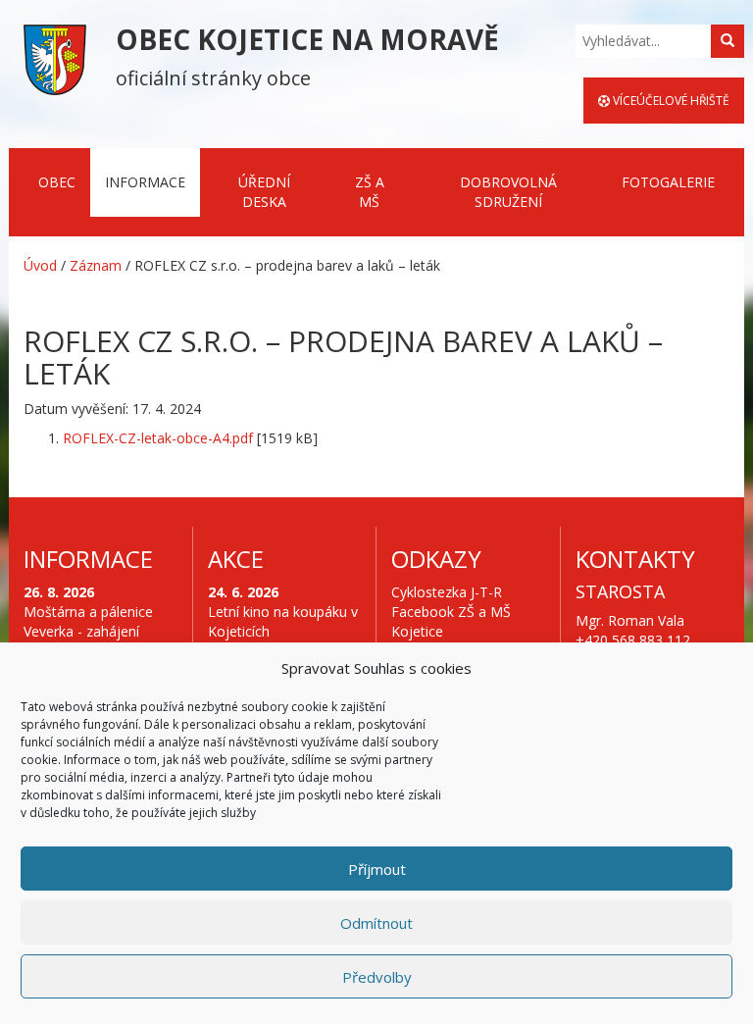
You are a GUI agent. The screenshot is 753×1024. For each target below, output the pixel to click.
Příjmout (377, 869)
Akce (236, 558)
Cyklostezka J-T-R (446, 592)
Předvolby (377, 977)
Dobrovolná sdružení (508, 192)
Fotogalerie (668, 182)
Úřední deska (264, 192)
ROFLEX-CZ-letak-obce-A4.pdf (158, 438)
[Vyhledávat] (727, 41)
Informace (145, 182)
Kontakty (635, 558)
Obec (56, 182)
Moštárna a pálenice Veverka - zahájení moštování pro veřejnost (88, 641)
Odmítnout (376, 923)
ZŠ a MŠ (369, 192)
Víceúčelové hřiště (669, 100)
